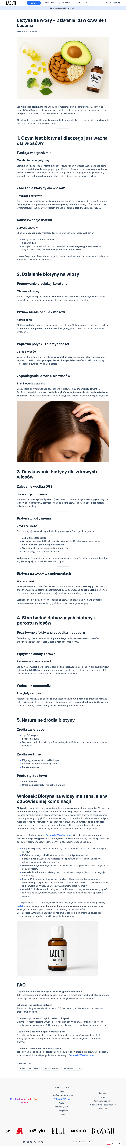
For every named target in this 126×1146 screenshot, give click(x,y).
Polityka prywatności (63, 1107)
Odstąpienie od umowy (63, 1095)
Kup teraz (34, 3)
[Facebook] (24, 1142)
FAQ (91, 3)
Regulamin (63, 1091)
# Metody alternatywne (28, 1068)
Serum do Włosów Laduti (59, 835)
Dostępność (63, 1111)
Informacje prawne (63, 1087)
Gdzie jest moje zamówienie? (103, 1105)
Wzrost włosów (31, 31)
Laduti (20, 906)
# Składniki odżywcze (71, 1068)
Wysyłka (63, 1103)
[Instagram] (31, 1142)
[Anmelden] (107, 3)
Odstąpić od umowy (63, 1099)
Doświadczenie (49, 3)
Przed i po (103, 1109)
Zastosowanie (82, 3)
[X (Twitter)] (28, 1142)
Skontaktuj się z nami (103, 1101)
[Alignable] (35, 1142)
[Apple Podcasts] (39, 1142)
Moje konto (103, 1097)
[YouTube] (42, 1142)
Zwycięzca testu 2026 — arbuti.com (63, 8)
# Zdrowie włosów (50, 1068)
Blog (97, 3)
